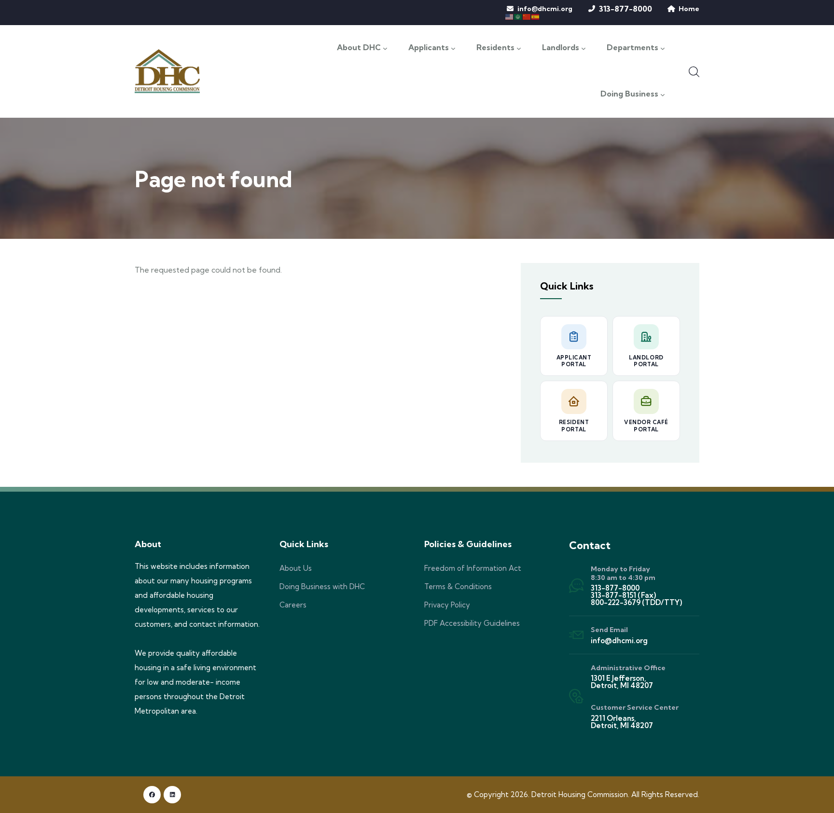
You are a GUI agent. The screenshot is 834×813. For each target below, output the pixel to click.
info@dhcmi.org (544, 8)
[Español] (535, 16)
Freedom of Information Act (472, 568)
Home (689, 8)
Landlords (560, 47)
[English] (509, 16)
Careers (292, 604)
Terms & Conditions (458, 586)
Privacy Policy (447, 604)
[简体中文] (527, 16)
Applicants (428, 47)
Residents (495, 47)
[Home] (167, 70)
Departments (632, 47)
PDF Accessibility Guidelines (472, 623)
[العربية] (518, 16)
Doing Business (629, 94)
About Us (295, 568)
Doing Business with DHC (322, 586)
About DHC (359, 47)
